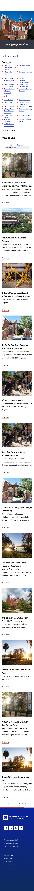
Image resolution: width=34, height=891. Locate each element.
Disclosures (8, 861)
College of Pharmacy (25, 106)
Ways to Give (8, 137)
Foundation (8, 858)
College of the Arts (24, 65)
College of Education (25, 72)
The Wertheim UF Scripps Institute (9, 125)
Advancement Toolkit (11, 843)
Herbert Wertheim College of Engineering (9, 91)
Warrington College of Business (25, 90)
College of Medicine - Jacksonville (25, 103)
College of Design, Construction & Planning (9, 74)
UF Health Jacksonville (7, 120)
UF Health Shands (24, 115)
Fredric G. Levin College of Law (23, 85)
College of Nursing (9, 106)
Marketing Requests (11, 846)
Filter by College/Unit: (17, 145)
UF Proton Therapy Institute (25, 120)
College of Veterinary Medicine (25, 110)
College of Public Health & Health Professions (9, 111)
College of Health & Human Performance (10, 79)
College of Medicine (10, 102)
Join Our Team (9, 855)
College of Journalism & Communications (24, 80)
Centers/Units (9, 130)
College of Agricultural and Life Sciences (10, 67)
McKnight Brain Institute (8, 116)
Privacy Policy (9, 865)
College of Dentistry (25, 100)
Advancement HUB (11, 840)
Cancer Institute (8, 100)
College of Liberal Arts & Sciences (9, 85)
